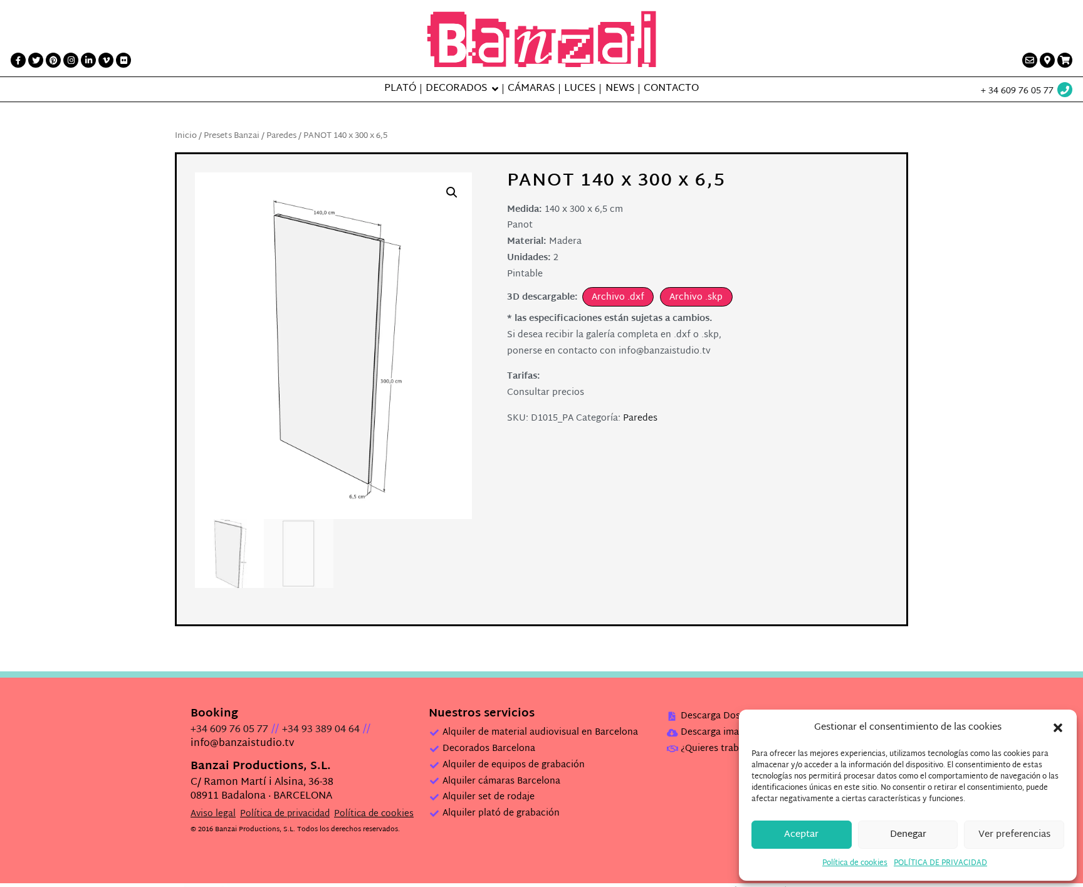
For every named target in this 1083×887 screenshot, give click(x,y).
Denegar (908, 834)
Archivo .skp (696, 297)
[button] (1058, 728)
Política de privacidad (285, 814)
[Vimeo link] (105, 60)
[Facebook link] (18, 60)
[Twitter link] (35, 60)
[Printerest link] (53, 60)
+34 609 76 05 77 (229, 730)
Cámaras (531, 89)
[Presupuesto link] (1064, 60)
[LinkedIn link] (88, 60)
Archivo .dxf (618, 297)
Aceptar (801, 834)
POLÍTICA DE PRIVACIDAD (940, 863)
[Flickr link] (123, 60)
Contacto (671, 89)
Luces (579, 89)
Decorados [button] (456, 89)
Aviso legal (213, 814)
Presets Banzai (231, 136)
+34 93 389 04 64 (321, 730)
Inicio (186, 136)
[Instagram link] (70, 60)
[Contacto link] (1029, 60)
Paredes (281, 136)
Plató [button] (400, 89)
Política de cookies (854, 863)
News (619, 89)
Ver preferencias (1014, 834)
